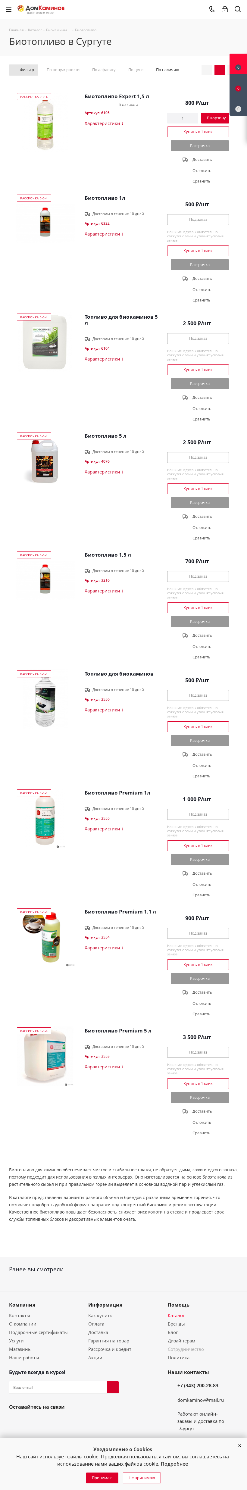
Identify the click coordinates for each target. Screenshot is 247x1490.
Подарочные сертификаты (38, 1332)
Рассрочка (200, 145)
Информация (105, 1304)
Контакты (19, 1315)
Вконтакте (15, 1421)
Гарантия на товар (108, 1341)
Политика (178, 1357)
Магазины (20, 1349)
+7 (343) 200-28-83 (197, 1385)
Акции (95, 1357)
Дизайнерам (181, 1341)
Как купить (100, 1315)
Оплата (96, 1324)
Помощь (178, 1304)
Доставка (98, 1332)
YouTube (29, 1421)
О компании (22, 1324)
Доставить (202, 159)
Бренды (176, 1324)
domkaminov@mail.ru (200, 1400)
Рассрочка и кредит (109, 1349)
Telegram (44, 1421)
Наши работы (24, 1357)
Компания (22, 1304)
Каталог (176, 1315)
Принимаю (102, 1477)
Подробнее (174, 1463)
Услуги (16, 1341)
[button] (239, 1445)
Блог (173, 1332)
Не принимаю (142, 1477)
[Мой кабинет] (225, 9)
